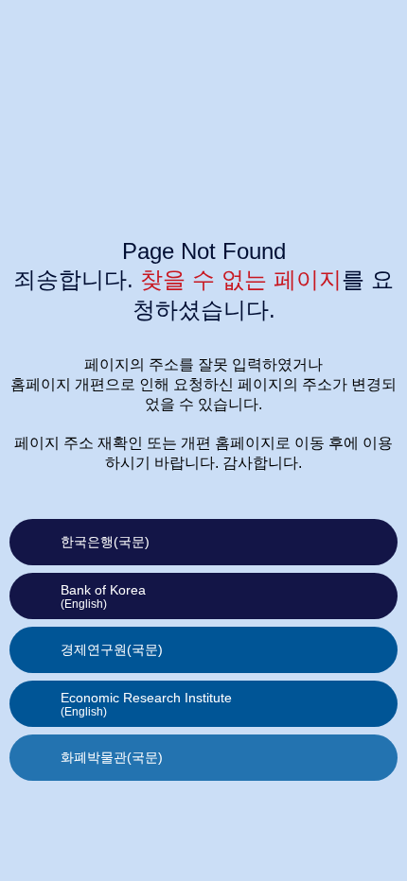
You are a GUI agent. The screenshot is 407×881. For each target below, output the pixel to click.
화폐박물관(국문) (112, 757)
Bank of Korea (103, 596)
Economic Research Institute (146, 704)
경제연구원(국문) (112, 649)
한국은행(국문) (105, 541)
